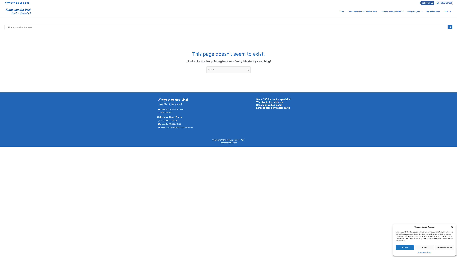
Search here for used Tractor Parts (362, 12)
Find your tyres (413, 12)
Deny (424, 247)
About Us (447, 12)
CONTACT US (427, 3)
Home (341, 12)
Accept (405, 247)
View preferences (444, 247)
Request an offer (433, 12)
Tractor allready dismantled (392, 12)
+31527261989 (445, 3)
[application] (421, 12)
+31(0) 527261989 (169, 120)
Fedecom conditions (424, 252)
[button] (452, 227)
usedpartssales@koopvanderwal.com (177, 127)
